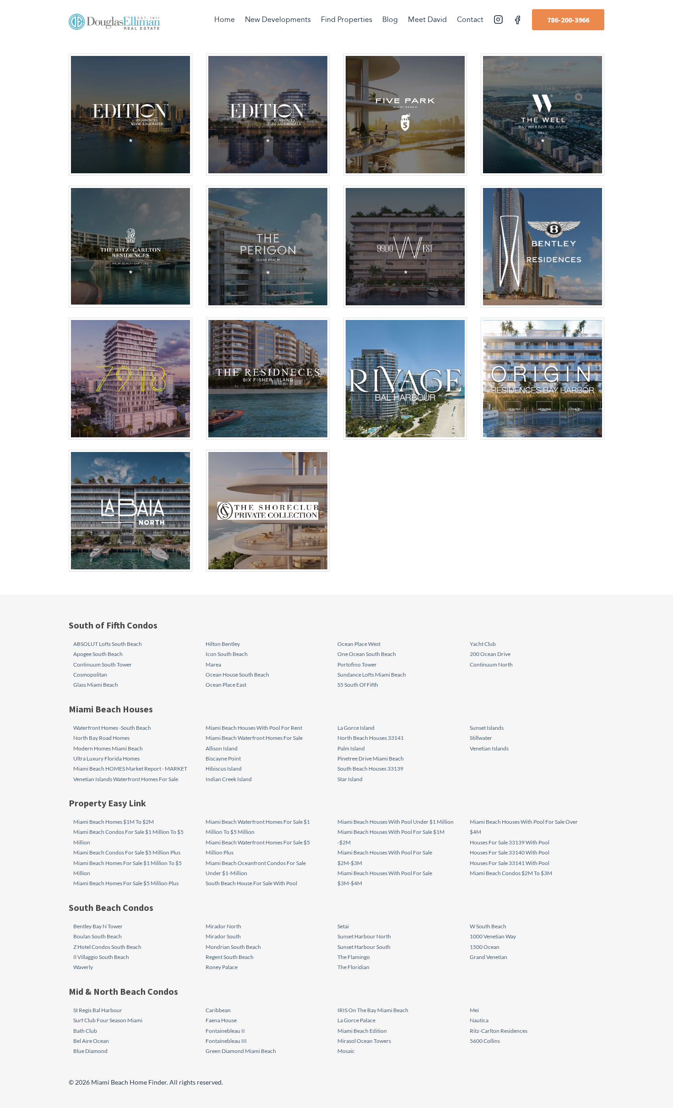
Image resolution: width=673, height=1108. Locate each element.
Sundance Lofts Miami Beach (371, 674)
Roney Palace (222, 967)
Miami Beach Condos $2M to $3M (511, 873)
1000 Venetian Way (493, 936)
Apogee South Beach (98, 653)
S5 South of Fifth (357, 684)
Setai (343, 926)
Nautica (479, 1020)
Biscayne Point (223, 758)
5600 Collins (485, 1040)
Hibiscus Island (224, 768)
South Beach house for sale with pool (251, 883)
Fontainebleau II (225, 1030)
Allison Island (222, 748)
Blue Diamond (90, 1050)
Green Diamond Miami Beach (241, 1050)
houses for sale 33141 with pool (509, 863)
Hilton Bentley (223, 643)
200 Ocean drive (490, 653)
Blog (390, 20)
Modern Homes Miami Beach (108, 748)
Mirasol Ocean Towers (364, 1040)
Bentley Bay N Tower (98, 926)
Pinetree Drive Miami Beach (370, 758)
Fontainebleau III (226, 1040)
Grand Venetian (488, 957)
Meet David (427, 20)
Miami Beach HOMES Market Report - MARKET (130, 768)
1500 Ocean (484, 946)
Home (224, 20)
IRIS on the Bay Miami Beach (372, 1010)
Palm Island (351, 748)
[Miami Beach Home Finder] (114, 22)
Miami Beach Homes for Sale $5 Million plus (126, 883)
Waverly (83, 967)
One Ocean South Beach (366, 653)
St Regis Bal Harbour (97, 1010)
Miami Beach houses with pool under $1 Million (395, 821)
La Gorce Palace (356, 1020)
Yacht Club (483, 643)
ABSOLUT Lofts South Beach (107, 643)
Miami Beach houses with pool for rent (254, 727)
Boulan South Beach (97, 936)
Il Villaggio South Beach (101, 957)
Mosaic (346, 1050)
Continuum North (491, 664)
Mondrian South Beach (233, 946)
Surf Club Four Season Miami (107, 1020)
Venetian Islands (489, 748)
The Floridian (353, 967)
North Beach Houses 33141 (370, 737)
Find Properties (346, 20)
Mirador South (223, 936)
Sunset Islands (487, 727)
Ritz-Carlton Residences (498, 1030)
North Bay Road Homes (101, 737)
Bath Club (85, 1030)
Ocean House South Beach (237, 674)
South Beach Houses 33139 (370, 768)
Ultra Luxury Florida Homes (106, 758)
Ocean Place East (226, 684)
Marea (213, 664)
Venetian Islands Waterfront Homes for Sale (125, 779)
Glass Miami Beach (95, 684)
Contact (470, 20)
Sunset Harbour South (364, 946)
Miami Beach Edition (362, 1030)
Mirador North (223, 926)
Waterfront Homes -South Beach (112, 727)
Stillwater (481, 737)
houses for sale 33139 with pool (509, 842)
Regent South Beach (230, 957)
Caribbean (218, 1010)
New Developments (278, 20)
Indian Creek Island (229, 779)
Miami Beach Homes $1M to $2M (113, 821)
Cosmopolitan (90, 674)
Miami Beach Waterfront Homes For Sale (254, 737)
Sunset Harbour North (364, 936)
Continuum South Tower (102, 664)
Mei (474, 1010)
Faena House (221, 1020)
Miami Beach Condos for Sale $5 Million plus (126, 852)
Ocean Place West (358, 643)
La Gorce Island (355, 727)
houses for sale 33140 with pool (509, 852)
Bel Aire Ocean (91, 1040)
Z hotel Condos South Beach (107, 946)
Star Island (350, 779)
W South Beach (488, 926)
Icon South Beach (227, 653)
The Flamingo (353, 957)
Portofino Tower (357, 664)
